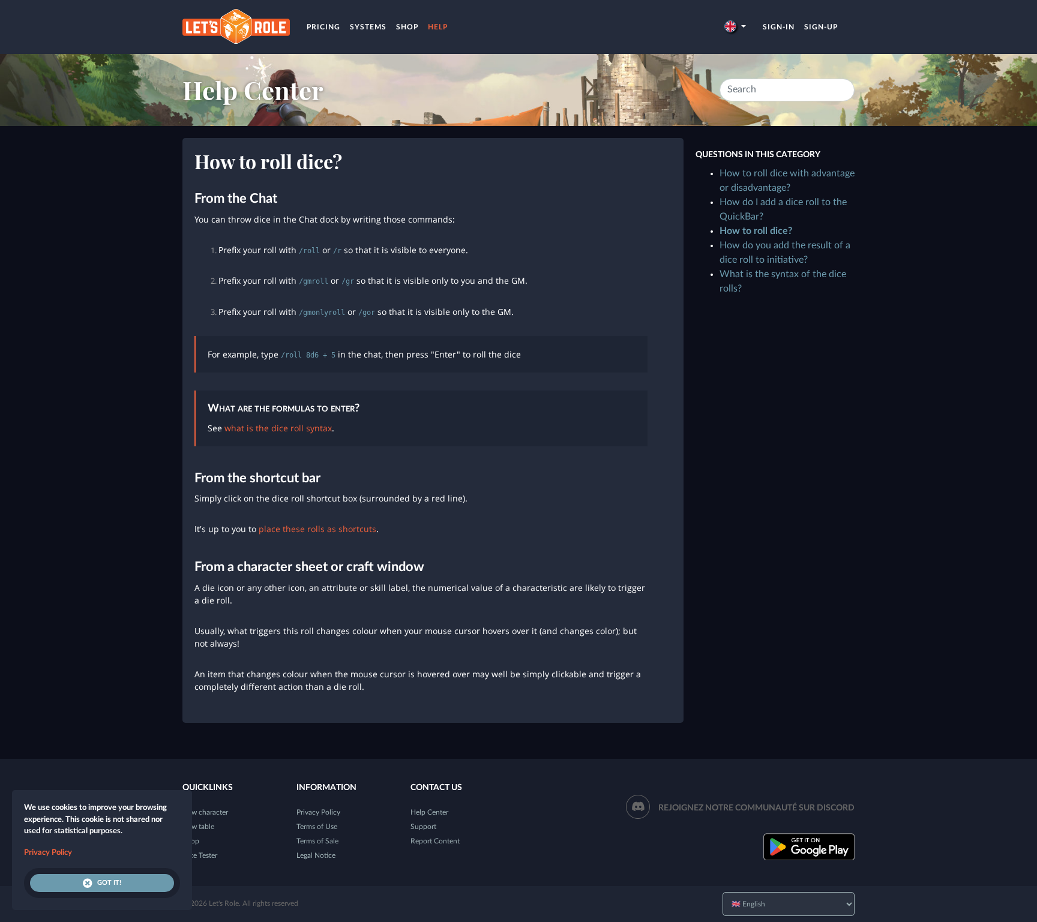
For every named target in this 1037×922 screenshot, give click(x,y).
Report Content (435, 841)
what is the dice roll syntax (278, 428)
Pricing (323, 27)
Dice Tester (199, 855)
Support (423, 826)
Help (438, 27)
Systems (368, 27)
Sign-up (821, 27)
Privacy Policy (318, 812)
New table (198, 826)
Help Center (252, 90)
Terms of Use (316, 826)
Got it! (109, 882)
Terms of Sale (317, 841)
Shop (407, 27)
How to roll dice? (756, 231)
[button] (735, 27)
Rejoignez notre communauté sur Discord (756, 808)
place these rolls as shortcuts (317, 528)
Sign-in (779, 27)
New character (205, 812)
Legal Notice (315, 855)
